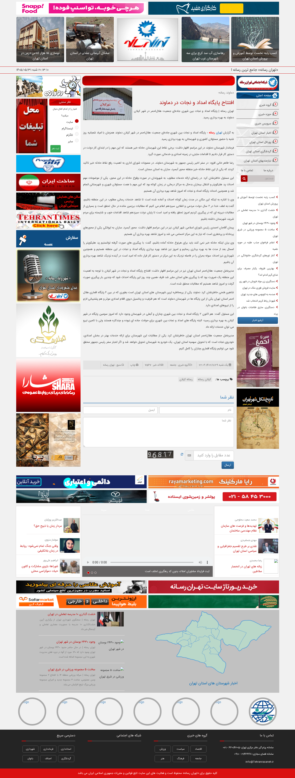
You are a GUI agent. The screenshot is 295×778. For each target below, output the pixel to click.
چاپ (132, 365)
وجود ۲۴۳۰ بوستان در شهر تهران (259, 223)
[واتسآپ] (125, 749)
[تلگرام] (103, 749)
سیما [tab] (103, 510)
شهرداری (30, 749)
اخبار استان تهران (261, 133)
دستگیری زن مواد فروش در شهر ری (257, 281)
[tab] (257, 105)
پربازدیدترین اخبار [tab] (247, 190)
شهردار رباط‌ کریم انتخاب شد (261, 301)
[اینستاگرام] (135, 749)
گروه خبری (265, 105)
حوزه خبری (265, 114)
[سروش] (125, 760)
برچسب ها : (222, 379)
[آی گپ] (103, 760)
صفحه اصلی (263, 95)
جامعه (198, 758)
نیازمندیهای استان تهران (257, 160)
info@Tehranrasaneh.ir (260, 762)
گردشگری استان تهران (258, 151)
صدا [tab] (147, 510)
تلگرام (69, 135)
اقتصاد (198, 749)
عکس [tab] (191, 510)
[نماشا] (114, 749)
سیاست (181, 749)
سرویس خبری (263, 123)
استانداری (66, 749)
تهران (215, 132)
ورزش (163, 749)
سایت (69, 122)
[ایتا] (135, 760)
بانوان (30, 758)
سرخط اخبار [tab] (268, 190)
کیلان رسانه (204, 379)
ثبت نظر (55, 148)
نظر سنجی (65, 102)
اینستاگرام (67, 128)
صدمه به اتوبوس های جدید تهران (258, 294)
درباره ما (268, 170)
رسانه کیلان (186, 379)
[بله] (93, 760)
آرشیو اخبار (257, 320)
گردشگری (66, 758)
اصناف (48, 758)
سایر (70, 141)
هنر (162, 758)
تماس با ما (247, 170)
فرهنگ (180, 758)
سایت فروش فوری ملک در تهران (259, 288)
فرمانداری (48, 749)
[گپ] (114, 760)
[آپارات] (93, 749)
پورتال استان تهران (260, 142)
